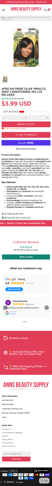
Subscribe (16, 459)
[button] (8, 99)
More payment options (26, 149)
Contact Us (6, 429)
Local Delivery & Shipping (12, 433)
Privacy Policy (7, 443)
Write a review (26, 257)
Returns (5, 436)
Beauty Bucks (7, 439)
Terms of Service (9, 446)
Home (3, 17)
